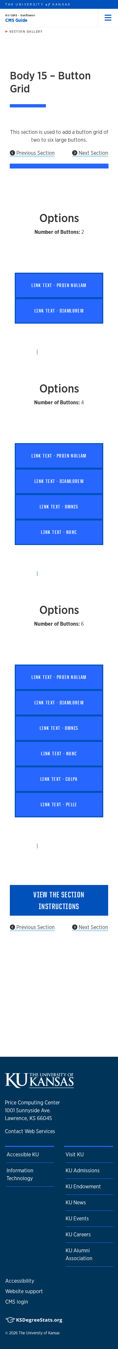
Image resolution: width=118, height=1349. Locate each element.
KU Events (77, 1218)
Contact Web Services (30, 1131)
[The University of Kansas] (39, 1085)
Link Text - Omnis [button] (59, 507)
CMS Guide (16, 20)
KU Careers (78, 1234)
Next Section (92, 153)
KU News (76, 1202)
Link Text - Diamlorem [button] (59, 311)
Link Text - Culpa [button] (59, 779)
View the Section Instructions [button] (58, 900)
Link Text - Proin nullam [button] (59, 285)
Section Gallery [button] (25, 31)
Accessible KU (23, 1154)
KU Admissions (83, 1170)
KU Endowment (83, 1186)
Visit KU (75, 1154)
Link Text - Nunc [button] (59, 532)
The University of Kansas (39, 1333)
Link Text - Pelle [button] (59, 804)
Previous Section (35, 153)
